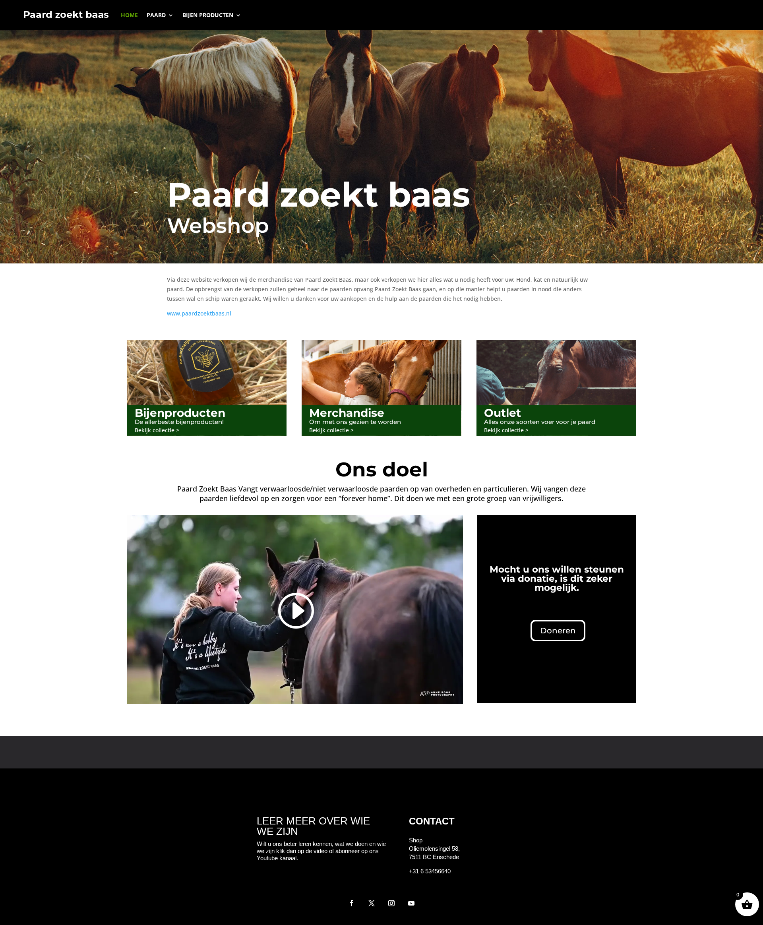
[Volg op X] (371, 903)
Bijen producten (207, 15)
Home (129, 15)
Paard (156, 15)
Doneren (558, 630)
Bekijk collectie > (157, 430)
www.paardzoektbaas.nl (199, 313)
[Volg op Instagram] (391, 903)
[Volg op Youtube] (411, 903)
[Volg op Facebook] (351, 903)
